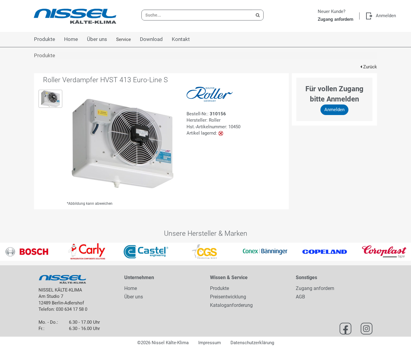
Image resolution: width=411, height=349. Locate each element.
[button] (10, 252)
